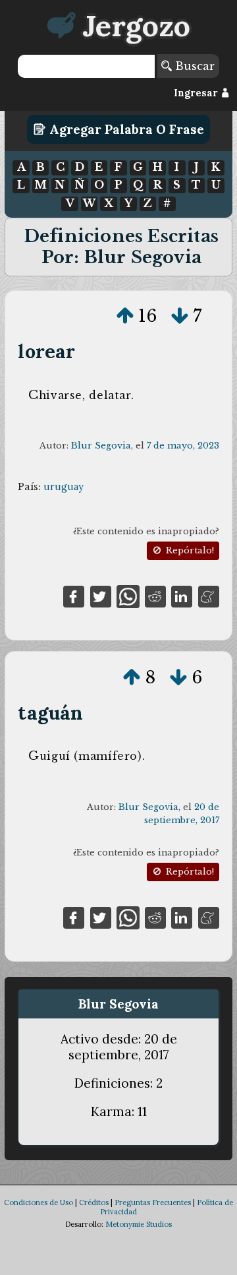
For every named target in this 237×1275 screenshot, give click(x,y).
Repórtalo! (188, 550)
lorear (46, 351)
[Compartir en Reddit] (155, 595)
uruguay (63, 487)
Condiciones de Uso (38, 1202)
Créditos (94, 1202)
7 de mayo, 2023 (183, 446)
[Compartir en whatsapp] (128, 595)
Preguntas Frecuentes (153, 1202)
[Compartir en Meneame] (208, 595)
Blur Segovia (101, 446)
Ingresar (197, 93)
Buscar (193, 66)
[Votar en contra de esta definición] (179, 316)
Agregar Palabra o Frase (125, 129)
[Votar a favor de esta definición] (125, 316)
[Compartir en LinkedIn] (181, 595)
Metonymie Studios (138, 1224)
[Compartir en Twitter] (100, 595)
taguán (50, 712)
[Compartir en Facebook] (73, 595)
